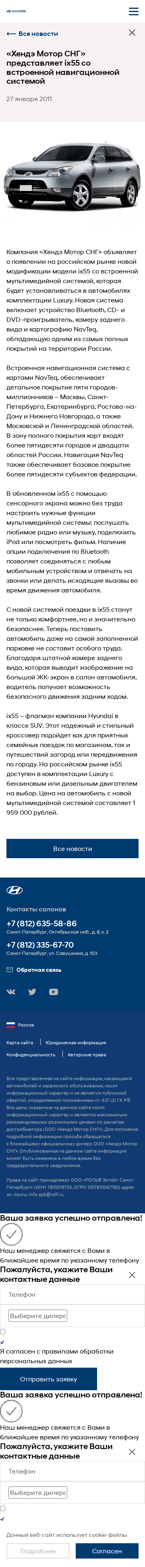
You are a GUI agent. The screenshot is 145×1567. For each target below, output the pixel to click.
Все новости (38, 33)
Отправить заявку (48, 1379)
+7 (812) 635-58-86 (41, 923)
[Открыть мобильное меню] (134, 11)
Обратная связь (39, 969)
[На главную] (16, 11)
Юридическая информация (76, 1042)
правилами (60, 1351)
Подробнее (38, 1551)
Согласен (107, 1551)
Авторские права (87, 1055)
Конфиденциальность (30, 1055)
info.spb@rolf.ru (46, 1194)
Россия (26, 1025)
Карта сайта (19, 1042)
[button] (14, 890)
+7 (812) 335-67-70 (40, 945)
